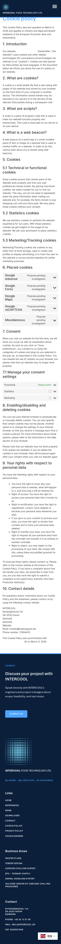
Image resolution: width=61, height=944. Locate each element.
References (12, 805)
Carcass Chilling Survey (20, 868)
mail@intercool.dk (23, 924)
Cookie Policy (13, 826)
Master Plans (13, 858)
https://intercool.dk (27, 51)
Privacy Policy (14, 831)
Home (8, 800)
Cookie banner (14, 836)
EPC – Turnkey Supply (17, 873)
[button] (54, 6)
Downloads (12, 815)
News (8, 810)
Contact (10, 820)
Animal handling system (19, 878)
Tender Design (13, 863)
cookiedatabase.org (13, 641)
